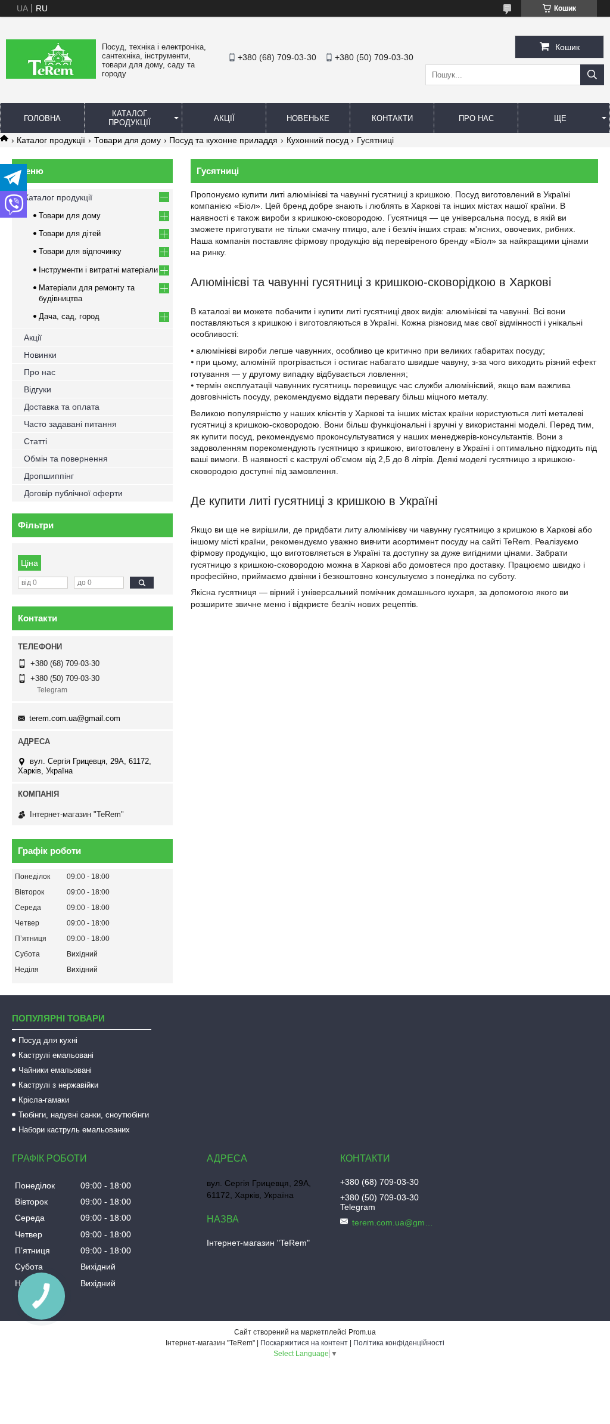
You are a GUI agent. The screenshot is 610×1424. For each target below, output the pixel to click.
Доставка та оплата (61, 406)
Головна (42, 118)
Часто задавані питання (70, 424)
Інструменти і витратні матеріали (98, 269)
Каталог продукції (129, 118)
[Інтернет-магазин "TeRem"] (51, 76)
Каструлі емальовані (56, 1055)
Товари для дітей (70, 233)
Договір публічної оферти (73, 493)
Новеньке (308, 118)
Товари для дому (127, 140)
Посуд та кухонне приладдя (223, 140)
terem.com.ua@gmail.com (74, 718)
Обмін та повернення (66, 458)
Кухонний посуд (317, 140)
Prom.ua (362, 1332)
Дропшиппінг (49, 476)
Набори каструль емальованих (74, 1129)
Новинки (40, 355)
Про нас (476, 118)
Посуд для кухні (47, 1040)
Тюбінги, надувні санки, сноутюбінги (83, 1114)
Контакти (392, 118)
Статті (35, 441)
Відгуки (37, 389)
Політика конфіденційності (398, 1343)
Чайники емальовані (55, 1070)
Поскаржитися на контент (304, 1343)
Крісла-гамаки (43, 1099)
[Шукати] (592, 74)
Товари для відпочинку (80, 251)
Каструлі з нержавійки (58, 1085)
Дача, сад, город (69, 316)
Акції (224, 118)
